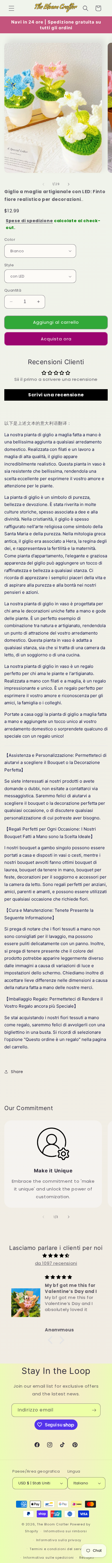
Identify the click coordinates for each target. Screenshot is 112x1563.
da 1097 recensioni (56, 1263)
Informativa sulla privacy (59, 1540)
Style (9, 265)
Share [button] (17, 1072)
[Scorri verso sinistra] (43, 184)
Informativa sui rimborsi (65, 1531)
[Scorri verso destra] (68, 184)
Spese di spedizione (29, 221)
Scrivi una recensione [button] (56, 394)
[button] (11, 8)
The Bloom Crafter (53, 1524)
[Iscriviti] (94, 1410)
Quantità (12, 290)
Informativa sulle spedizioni (48, 1557)
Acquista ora (56, 339)
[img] (56, 1255)
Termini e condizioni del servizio (59, 1549)
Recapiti (86, 1557)
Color (9, 239)
